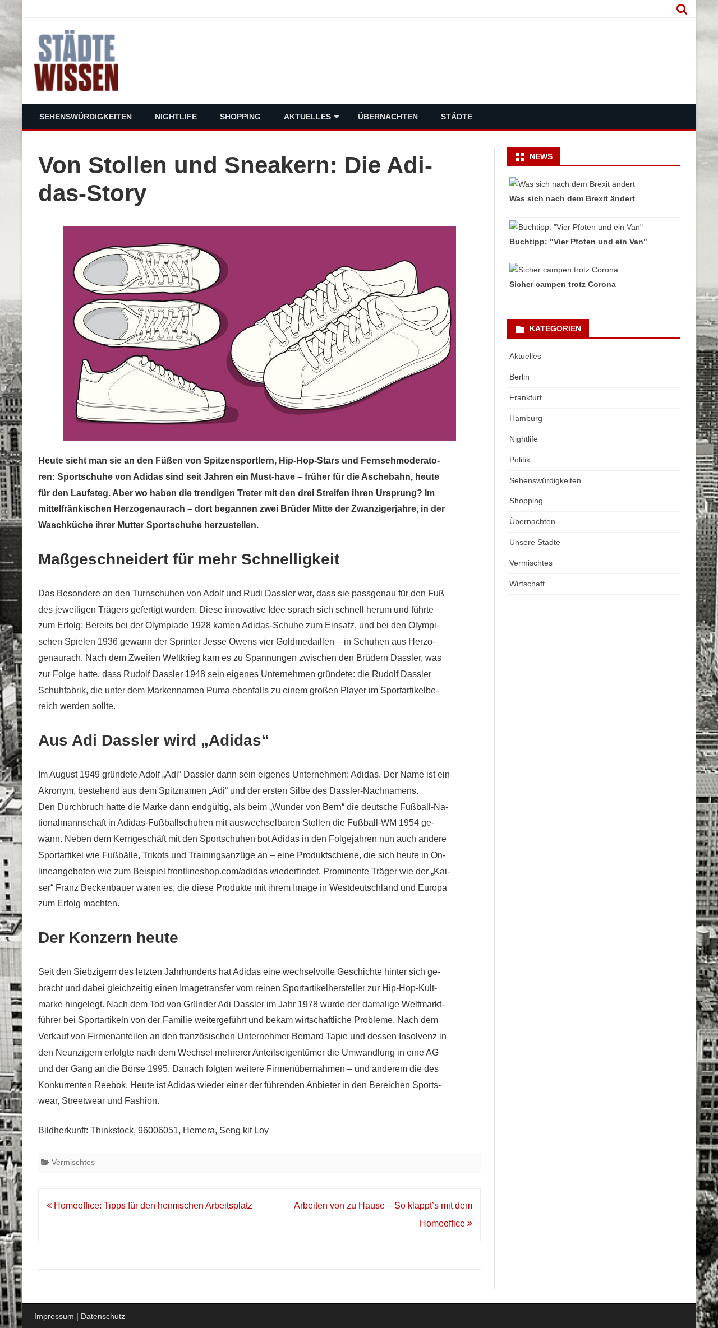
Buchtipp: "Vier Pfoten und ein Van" (578, 241)
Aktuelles (307, 116)
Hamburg (525, 418)
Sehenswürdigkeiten (85, 116)
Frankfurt (525, 397)
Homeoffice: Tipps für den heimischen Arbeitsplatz (152, 1205)
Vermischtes (73, 1162)
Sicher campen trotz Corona (562, 284)
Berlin (519, 376)
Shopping (240, 116)
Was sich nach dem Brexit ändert (572, 198)
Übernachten (388, 116)
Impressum (54, 1316)
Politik (519, 459)
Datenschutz (103, 1316)
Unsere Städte (534, 542)
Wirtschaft (527, 583)
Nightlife (176, 116)
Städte (456, 116)
